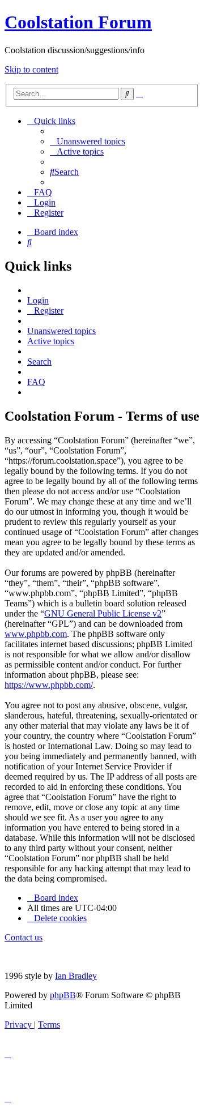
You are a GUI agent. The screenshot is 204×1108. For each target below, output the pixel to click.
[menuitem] (87, 141)
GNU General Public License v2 (103, 613)
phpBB (63, 995)
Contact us (23, 937)
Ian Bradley (76, 976)
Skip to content (31, 69)
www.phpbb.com (36, 634)
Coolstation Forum (78, 22)
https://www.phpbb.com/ (49, 685)
